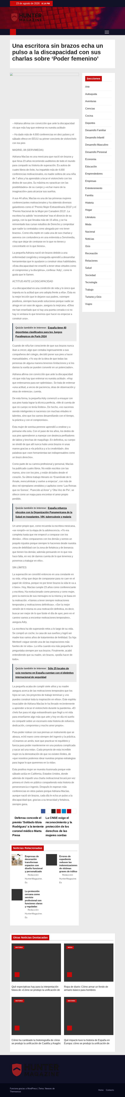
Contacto (110, 1090)
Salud (88, 268)
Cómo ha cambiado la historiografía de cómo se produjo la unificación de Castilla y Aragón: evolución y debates (36, 1043)
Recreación (91, 253)
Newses (48, 1088)
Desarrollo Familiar (95, 130)
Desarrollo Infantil (94, 137)
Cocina (89, 115)
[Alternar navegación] (107, 32)
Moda (88, 224)
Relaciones (91, 260)
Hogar (88, 210)
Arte (87, 86)
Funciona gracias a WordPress (24, 1088)
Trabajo (89, 289)
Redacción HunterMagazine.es (34, 879)
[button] (113, 32)
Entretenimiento (93, 188)
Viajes (88, 304)
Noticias (89, 239)
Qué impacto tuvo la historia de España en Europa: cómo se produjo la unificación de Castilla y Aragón (87, 1043)
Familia (89, 195)
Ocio (87, 246)
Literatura (90, 217)
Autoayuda (91, 94)
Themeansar (15, 1091)
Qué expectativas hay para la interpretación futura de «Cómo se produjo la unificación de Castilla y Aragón (36, 990)
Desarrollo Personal (96, 152)
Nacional (90, 231)
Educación (91, 166)
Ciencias (90, 108)
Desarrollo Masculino (96, 144)
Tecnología (91, 282)
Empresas (90, 181)
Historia (89, 202)
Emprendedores (94, 173)
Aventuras (90, 101)
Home (101, 1090)
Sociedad (90, 275)
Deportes (90, 123)
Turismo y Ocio (93, 297)
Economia (90, 159)
